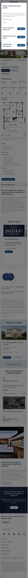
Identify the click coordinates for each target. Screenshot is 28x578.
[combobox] (14, 22)
